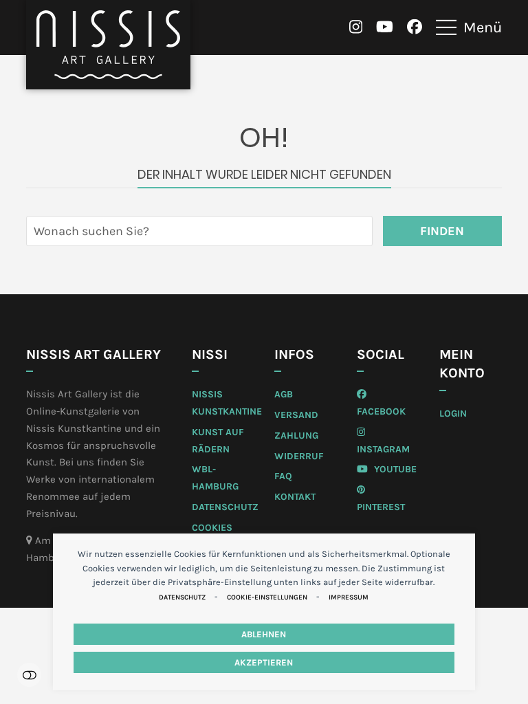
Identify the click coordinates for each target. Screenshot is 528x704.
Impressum (348, 597)
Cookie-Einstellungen (267, 597)
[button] (469, 27)
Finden (442, 231)
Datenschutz (182, 597)
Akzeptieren (263, 662)
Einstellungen (29, 675)
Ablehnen (263, 634)
